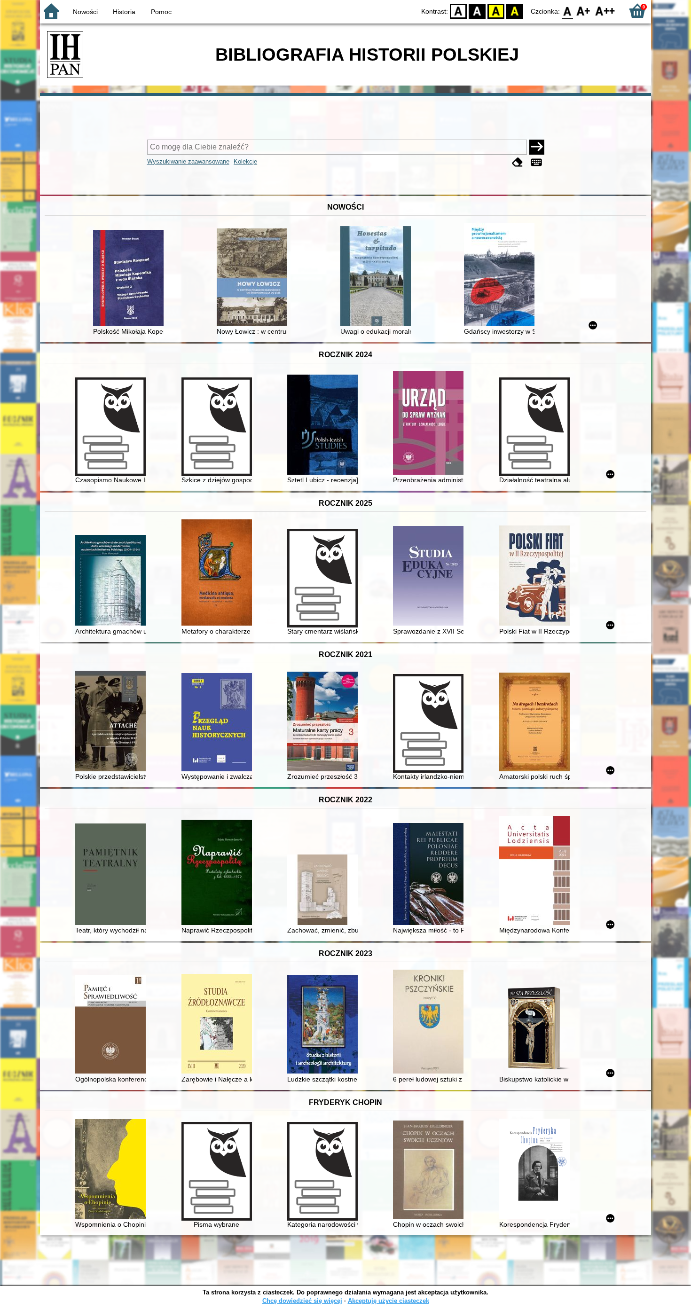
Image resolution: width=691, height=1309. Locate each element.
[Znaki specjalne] (536, 162)
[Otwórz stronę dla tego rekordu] (130, 279)
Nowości (85, 12)
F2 (605, 11)
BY (515, 11)
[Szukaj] (536, 147)
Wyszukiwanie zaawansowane (188, 161)
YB (496, 11)
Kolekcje (245, 161)
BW (477, 11)
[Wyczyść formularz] (517, 162)
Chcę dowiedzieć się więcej (302, 1300)
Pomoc (161, 12)
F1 (583, 11)
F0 (567, 11)
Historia (124, 12)
